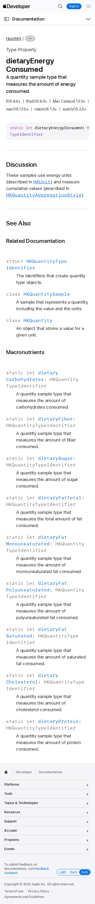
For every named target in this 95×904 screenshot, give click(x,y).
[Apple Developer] (16, 6)
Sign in (74, 6)
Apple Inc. (39, 884)
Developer (24, 772)
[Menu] (88, 6)
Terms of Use (13, 891)
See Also (18, 223)
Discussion (21, 164)
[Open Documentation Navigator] (7, 19)
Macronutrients (25, 352)
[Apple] (7, 772)
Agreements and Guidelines (24, 897)
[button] (60, 6)
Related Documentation (35, 241)
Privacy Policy (38, 891)
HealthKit (13, 39)
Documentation (28, 19)
